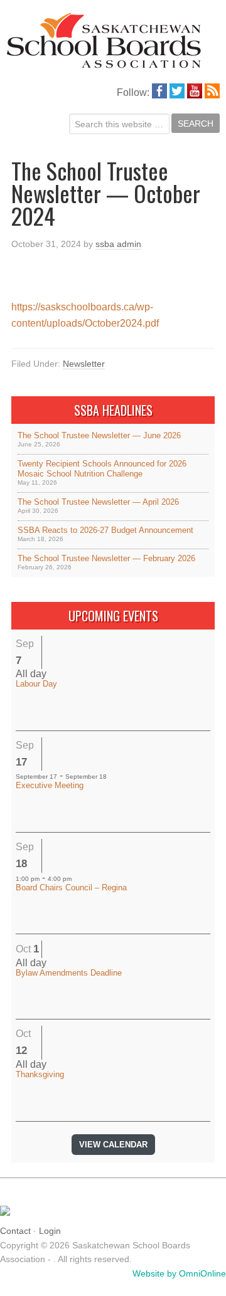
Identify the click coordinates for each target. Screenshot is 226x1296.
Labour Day (36, 683)
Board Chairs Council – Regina (71, 887)
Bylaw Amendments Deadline (69, 972)
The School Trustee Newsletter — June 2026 (99, 435)
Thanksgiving (40, 1074)
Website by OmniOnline (179, 1273)
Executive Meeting (49, 785)
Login (50, 1231)
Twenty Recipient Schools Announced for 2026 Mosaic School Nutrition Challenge (102, 468)
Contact (15, 1231)
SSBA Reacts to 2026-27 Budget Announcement (105, 530)
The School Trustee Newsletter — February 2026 (106, 558)
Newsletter (84, 364)
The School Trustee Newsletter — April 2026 (98, 502)
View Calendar (113, 1144)
